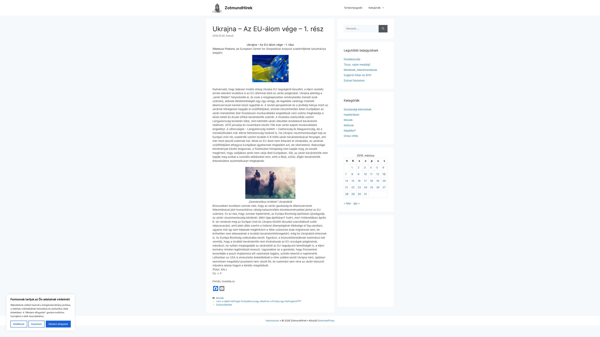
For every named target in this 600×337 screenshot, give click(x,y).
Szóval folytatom (354, 80)
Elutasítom (36, 324)
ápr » (356, 203)
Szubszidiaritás (224, 304)
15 (352, 180)
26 (378, 187)
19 (377, 180)
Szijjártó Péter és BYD (357, 75)
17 (365, 180)
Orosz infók (351, 135)
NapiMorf (349, 130)
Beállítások (18, 324)
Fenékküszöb (352, 59)
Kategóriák (374, 7)
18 (371, 180)
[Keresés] (383, 28)
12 (377, 174)
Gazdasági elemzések (357, 109)
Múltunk (349, 125)
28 (346, 194)
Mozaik (220, 298)
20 (384, 180)
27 (384, 187)
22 (353, 187)
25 (371, 187)
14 (346, 180)
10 (365, 174)
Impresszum (272, 320)
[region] (40, 312)
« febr (347, 203)
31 (365, 194)
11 (371, 174)
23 (359, 187)
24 (365, 187)
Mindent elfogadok (58, 324)
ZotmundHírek (238, 7)
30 (359, 194)
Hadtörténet (351, 114)
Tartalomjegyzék (353, 7)
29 (353, 194)
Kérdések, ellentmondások (360, 69)
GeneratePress (326, 320)
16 (359, 180)
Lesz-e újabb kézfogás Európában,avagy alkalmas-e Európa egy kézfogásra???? (258, 301)
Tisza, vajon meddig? (357, 64)
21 (346, 187)
